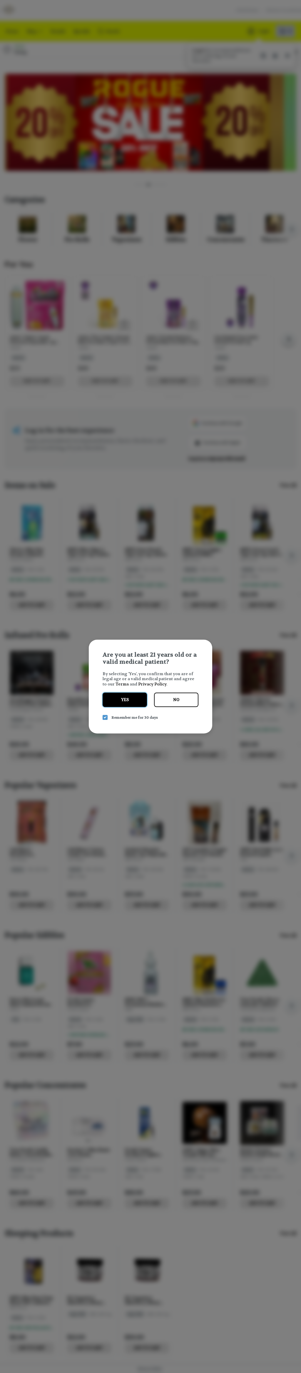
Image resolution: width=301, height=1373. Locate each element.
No (176, 699)
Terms (122, 684)
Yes (125, 699)
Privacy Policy (152, 684)
